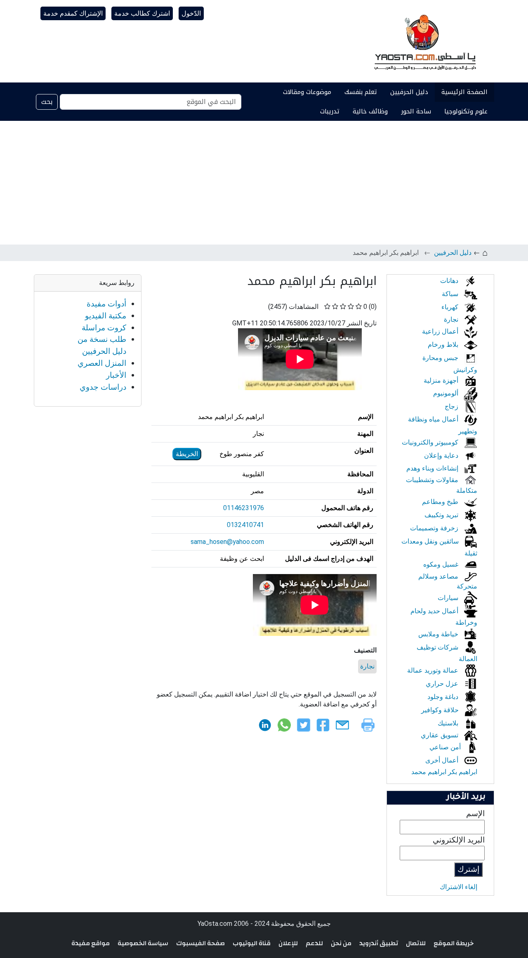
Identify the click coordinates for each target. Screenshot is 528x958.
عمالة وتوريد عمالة (433, 670)
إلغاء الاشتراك (458, 887)
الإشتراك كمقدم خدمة (73, 13)
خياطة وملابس (439, 634)
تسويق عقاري (440, 735)
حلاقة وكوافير (440, 710)
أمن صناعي (445, 747)
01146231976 (243, 508)
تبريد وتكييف (442, 515)
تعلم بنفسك (360, 92)
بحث (46, 101)
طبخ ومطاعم (441, 502)
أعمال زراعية (441, 331)
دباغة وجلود (443, 697)
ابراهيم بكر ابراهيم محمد (444, 772)
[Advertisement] (264, 182)
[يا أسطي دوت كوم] (424, 41)
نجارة (367, 666)
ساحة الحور (416, 111)
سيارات (449, 598)
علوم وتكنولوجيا (466, 111)
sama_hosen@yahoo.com (227, 542)
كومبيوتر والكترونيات (431, 442)
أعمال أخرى (442, 760)
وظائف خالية (370, 111)
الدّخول (191, 13)
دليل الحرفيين (409, 92)
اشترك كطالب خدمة (142, 13)
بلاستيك (449, 723)
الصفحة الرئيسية (464, 92)
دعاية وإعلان (442, 455)
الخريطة (187, 454)
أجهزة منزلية (442, 380)
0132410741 (245, 525)
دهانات (450, 281)
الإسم (475, 813)
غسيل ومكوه (441, 564)
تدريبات (329, 111)
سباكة (451, 294)
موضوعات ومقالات (307, 92)
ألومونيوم (446, 393)
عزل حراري (443, 683)
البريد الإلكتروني (459, 840)
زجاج (452, 406)
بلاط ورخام (444, 344)
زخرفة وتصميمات (435, 528)
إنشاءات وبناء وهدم (433, 468)
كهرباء (450, 307)
